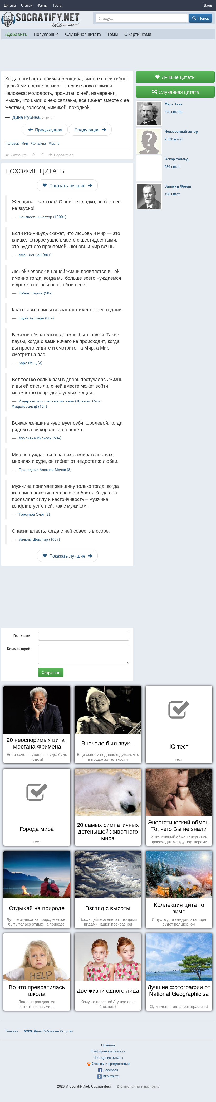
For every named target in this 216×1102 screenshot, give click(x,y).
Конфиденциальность (108, 1051)
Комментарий (18, 648)
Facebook (110, 1069)
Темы (112, 34)
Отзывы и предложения (111, 1063)
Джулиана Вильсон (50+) (40, 437)
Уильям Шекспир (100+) (39, 539)
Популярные (46, 34)
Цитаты (10, 5)
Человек (12, 143)
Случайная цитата (83, 34)
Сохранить (51, 672)
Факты (42, 5)
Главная (11, 1031)
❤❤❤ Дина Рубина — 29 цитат (48, 1031)
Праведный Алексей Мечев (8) (45, 469)
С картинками (137, 34)
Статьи (26, 5)
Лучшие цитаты (177, 76)
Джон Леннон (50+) (35, 254)
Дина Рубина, (32, 117)
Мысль (54, 143)
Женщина (38, 143)
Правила (108, 1044)
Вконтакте (111, 1075)
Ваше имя (21, 635)
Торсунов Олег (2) (34, 514)
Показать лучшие (67, 185)
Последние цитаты (108, 1057)
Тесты (57, 5)
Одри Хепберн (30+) (36, 318)
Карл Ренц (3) (30, 362)
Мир (24, 143)
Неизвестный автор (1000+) (42, 216)
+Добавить (15, 34)
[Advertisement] (108, 55)
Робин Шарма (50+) (36, 293)
